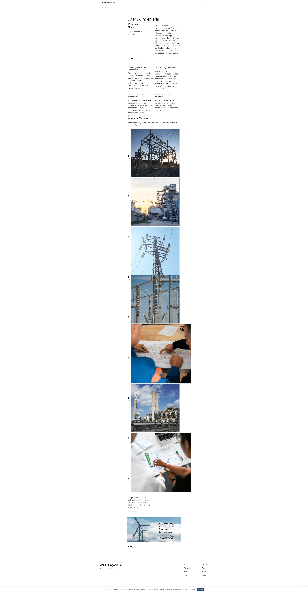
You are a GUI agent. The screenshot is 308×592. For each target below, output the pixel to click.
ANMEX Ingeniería (107, 3)
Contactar (132, 513)
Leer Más (192, 589)
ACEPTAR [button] (200, 589)
